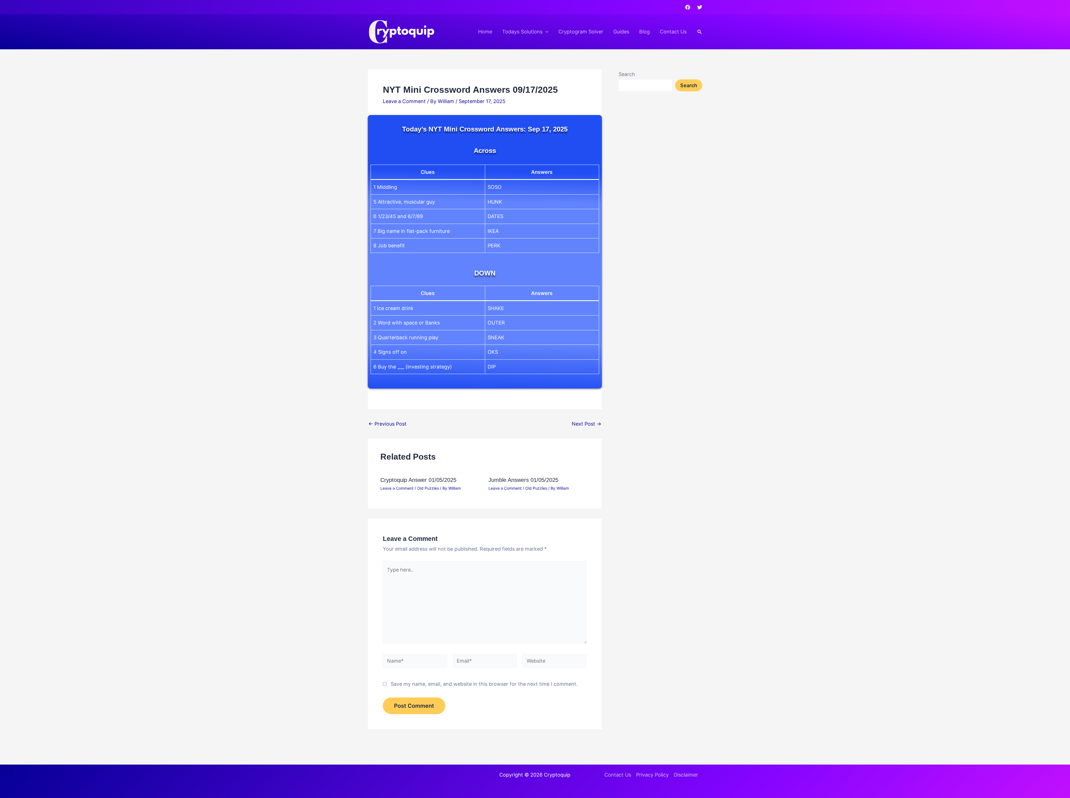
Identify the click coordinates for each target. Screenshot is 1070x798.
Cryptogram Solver (580, 32)
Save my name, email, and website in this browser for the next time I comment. (484, 684)
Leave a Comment (404, 101)
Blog (644, 32)
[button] (545, 31)
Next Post (586, 423)
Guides (621, 32)
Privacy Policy (652, 775)
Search (627, 74)
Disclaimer (686, 775)
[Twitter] (699, 7)
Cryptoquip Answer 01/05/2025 (418, 480)
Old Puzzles (428, 488)
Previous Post (387, 423)
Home (485, 32)
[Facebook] (687, 7)
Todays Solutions (522, 32)
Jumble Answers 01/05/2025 (523, 480)
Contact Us (673, 32)
